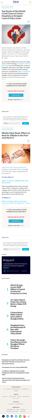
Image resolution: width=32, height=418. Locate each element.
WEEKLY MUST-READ (7, 8)
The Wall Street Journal (10, 409)
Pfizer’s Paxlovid (24, 71)
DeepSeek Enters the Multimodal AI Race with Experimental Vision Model (18, 329)
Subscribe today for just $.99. (16, 91)
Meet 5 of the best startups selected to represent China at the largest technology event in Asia (16, 380)
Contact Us (19, 396)
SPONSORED (5, 354)
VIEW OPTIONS (16, 95)
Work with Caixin (26, 396)
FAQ (17, 398)
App (4, 389)
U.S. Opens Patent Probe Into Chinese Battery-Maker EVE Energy (19, 303)
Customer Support (12, 396)
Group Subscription (24, 389)
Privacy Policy (11, 403)
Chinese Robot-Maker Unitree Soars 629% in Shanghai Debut (17, 315)
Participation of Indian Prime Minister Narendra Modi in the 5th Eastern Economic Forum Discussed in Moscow (16, 361)
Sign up (25, 123)
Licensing (16, 390)
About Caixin (5, 396)
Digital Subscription (16, 389)
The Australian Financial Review (12, 411)
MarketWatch (23, 409)
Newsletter (9, 389)
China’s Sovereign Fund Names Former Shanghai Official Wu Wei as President (19, 344)
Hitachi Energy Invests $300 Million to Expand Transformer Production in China (19, 289)
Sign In (22, 99)
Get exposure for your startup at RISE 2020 (14, 367)
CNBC (18, 409)
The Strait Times (23, 411)
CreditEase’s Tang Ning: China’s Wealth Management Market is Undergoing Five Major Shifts (15, 372)
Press (14, 398)
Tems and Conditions (19, 403)
